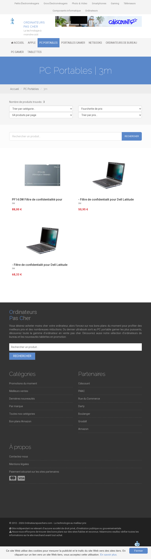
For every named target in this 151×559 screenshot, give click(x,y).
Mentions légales (19, 464)
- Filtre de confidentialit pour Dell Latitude (106, 199)
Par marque (16, 406)
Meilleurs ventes (18, 391)
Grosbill (82, 421)
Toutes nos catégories (22, 413)
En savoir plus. (108, 554)
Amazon (83, 428)
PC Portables (31, 88)
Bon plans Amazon (20, 421)
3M (13, 203)
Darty (81, 406)
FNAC (81, 391)
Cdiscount (84, 383)
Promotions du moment (23, 383)
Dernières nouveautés (22, 398)
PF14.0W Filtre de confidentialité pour (37, 199)
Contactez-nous (18, 456)
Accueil (14, 88)
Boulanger (84, 413)
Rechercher (132, 136)
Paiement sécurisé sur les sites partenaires (34, 471)
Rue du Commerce (89, 398)
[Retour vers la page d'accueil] (12, 20)
